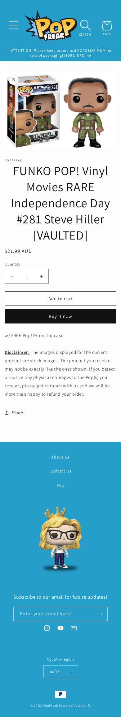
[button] (14, 25)
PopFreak (50, 705)
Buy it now (60, 316)
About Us (60, 457)
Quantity (12, 264)
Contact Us (61, 471)
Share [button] (17, 413)
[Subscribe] (100, 614)
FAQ (61, 485)
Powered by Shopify (75, 705)
